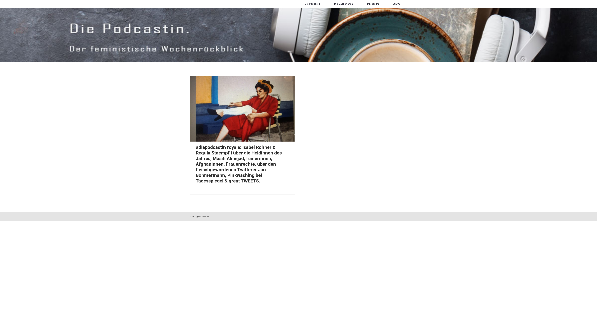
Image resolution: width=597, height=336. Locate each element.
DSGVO (397, 4)
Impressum (372, 4)
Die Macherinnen (343, 4)
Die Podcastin (313, 4)
